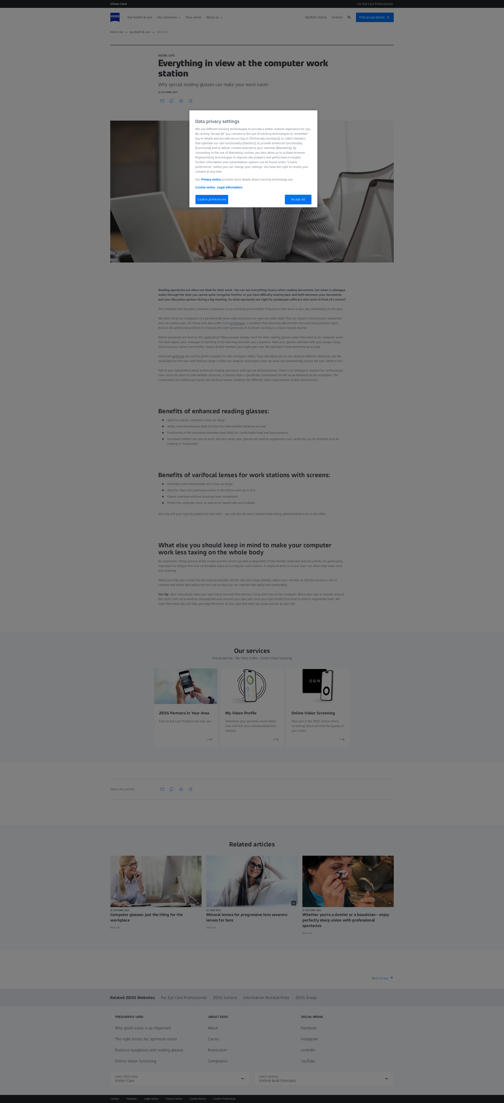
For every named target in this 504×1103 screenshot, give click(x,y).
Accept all (298, 199)
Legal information (229, 187)
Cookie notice (205, 187)
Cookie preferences (211, 199)
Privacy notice (211, 179)
